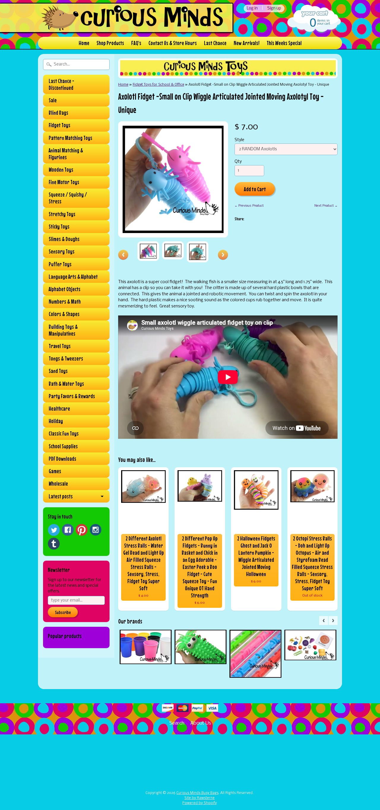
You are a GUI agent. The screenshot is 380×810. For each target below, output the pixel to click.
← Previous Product (249, 206)
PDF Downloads (62, 458)
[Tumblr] (54, 544)
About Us (200, 723)
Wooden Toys (61, 169)
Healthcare (59, 408)
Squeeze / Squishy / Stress (68, 198)
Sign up (274, 8)
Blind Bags (58, 112)
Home (84, 42)
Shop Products (110, 42)
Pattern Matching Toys (70, 138)
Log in (252, 8)
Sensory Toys (62, 251)
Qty (238, 162)
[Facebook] (68, 530)
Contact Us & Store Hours (172, 42)
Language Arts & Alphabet (73, 276)
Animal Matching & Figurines (66, 153)
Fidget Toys (59, 125)
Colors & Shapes (64, 314)
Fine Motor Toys (64, 182)
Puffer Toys (60, 264)
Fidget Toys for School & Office (158, 85)
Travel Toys (60, 346)
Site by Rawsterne (199, 798)
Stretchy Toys (62, 214)
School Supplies (63, 446)
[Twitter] (54, 530)
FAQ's (136, 42)
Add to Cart (255, 189)
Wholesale (58, 483)
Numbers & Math (65, 301)
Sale (53, 100)
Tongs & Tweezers (66, 358)
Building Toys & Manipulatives (63, 330)
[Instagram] (96, 530)
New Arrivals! (246, 42)
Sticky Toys (59, 226)
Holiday (56, 421)
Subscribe (63, 612)
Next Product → (326, 206)
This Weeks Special (284, 42)
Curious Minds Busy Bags (197, 793)
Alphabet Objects (64, 289)
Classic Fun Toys (64, 433)
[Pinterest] (82, 530)
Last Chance (215, 42)
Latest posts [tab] (61, 496)
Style (239, 140)
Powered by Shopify (199, 803)
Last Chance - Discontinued (61, 84)
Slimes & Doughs (64, 239)
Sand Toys (58, 371)
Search (176, 723)
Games (55, 471)
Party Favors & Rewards (72, 396)
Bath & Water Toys (66, 383)
